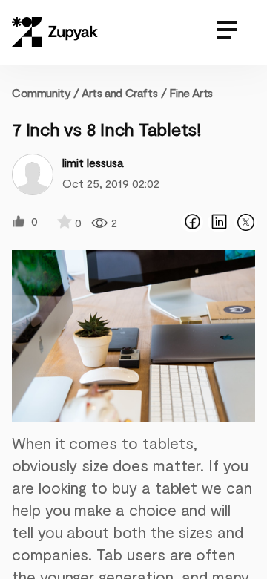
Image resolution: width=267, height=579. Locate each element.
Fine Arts (190, 92)
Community (45, 92)
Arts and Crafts (119, 92)
